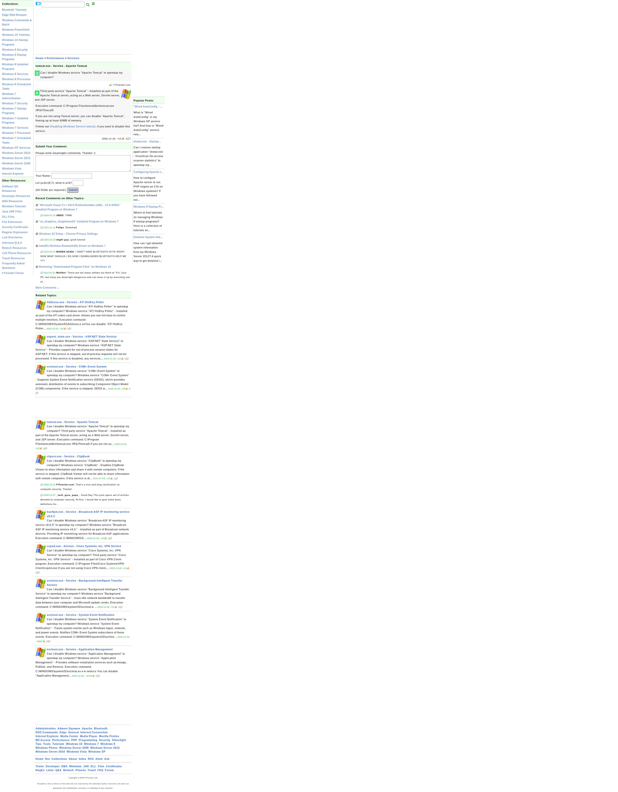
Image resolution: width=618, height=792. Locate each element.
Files (101, 766)
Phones (80, 770)
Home (39, 58)
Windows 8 (107, 744)
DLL (93, 766)
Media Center (69, 736)
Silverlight (119, 740)
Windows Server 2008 (16, 163)
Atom (99, 759)
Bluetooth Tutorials (14, 9)
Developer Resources (16, 196)
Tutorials (58, 744)
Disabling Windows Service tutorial (72, 126)
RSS (91, 759)
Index (82, 759)
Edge (63, 732)
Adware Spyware (68, 728)
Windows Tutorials (14, 206)
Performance (55, 58)
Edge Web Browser (14, 15)
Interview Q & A (12, 242)
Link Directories (12, 237)
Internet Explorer (13, 173)
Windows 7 (91, 744)
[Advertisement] (17, 324)
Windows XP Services (16, 147)
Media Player (89, 736)
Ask (107, 759)
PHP (74, 740)
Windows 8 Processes (16, 79)
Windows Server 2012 (16, 158)
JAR (86, 766)
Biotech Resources (14, 248)
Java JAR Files (12, 211)
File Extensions (12, 222)
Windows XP (96, 751)
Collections (59, 759)
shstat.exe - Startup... (147, 141)
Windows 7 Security (15, 103)
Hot (47, 759)
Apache (87, 728)
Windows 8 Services (15, 74)
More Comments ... (48, 287)
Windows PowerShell (16, 29)
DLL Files (8, 216)
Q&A (58, 770)
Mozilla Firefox (109, 736)
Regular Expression (15, 232)
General (73, 732)
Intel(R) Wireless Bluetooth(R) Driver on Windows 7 (72, 245)
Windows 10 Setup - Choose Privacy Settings (68, 233)
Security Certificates (15, 227)
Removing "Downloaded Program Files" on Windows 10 (75, 266)
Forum (109, 770)
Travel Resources (13, 258)
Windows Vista (11, 168)
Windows (75, 766)
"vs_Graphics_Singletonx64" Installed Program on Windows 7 (79, 221)
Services (73, 58)
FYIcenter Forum (13, 273)
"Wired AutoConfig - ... (148, 106)
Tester (40, 766)
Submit (72, 190)
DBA (64, 766)
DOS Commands (47, 732)
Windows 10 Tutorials (16, 34)
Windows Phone (47, 747)
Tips (39, 744)
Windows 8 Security (15, 49)
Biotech (68, 770)
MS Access (43, 740)
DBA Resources (12, 201)
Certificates (114, 766)
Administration (46, 728)
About (73, 759)
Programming (88, 740)
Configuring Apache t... (148, 172)
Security (104, 740)
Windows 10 (74, 744)
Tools (47, 744)
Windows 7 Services (15, 127)
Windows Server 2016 (16, 153)
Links (50, 770)
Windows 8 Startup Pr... (149, 206)
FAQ (100, 770)
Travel (92, 770)
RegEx (40, 770)
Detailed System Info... (148, 237)
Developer (53, 766)
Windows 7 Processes (16, 133)
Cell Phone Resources (16, 253)
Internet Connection (94, 732)
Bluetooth (101, 728)
